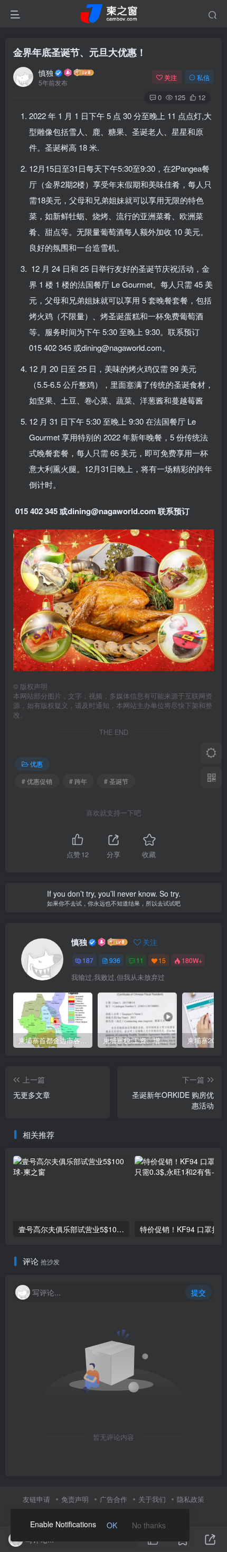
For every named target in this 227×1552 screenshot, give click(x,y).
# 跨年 (78, 781)
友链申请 (36, 1499)
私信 (203, 77)
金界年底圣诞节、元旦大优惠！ (79, 52)
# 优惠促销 (37, 781)
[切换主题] (211, 753)
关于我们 (152, 1499)
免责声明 (75, 1499)
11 (140, 960)
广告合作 (113, 1499)
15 (162, 960)
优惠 (36, 763)
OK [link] (112, 1525)
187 (87, 960)
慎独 (46, 72)
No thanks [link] (149, 1525)
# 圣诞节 (116, 781)
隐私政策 (190, 1499)
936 (114, 960)
